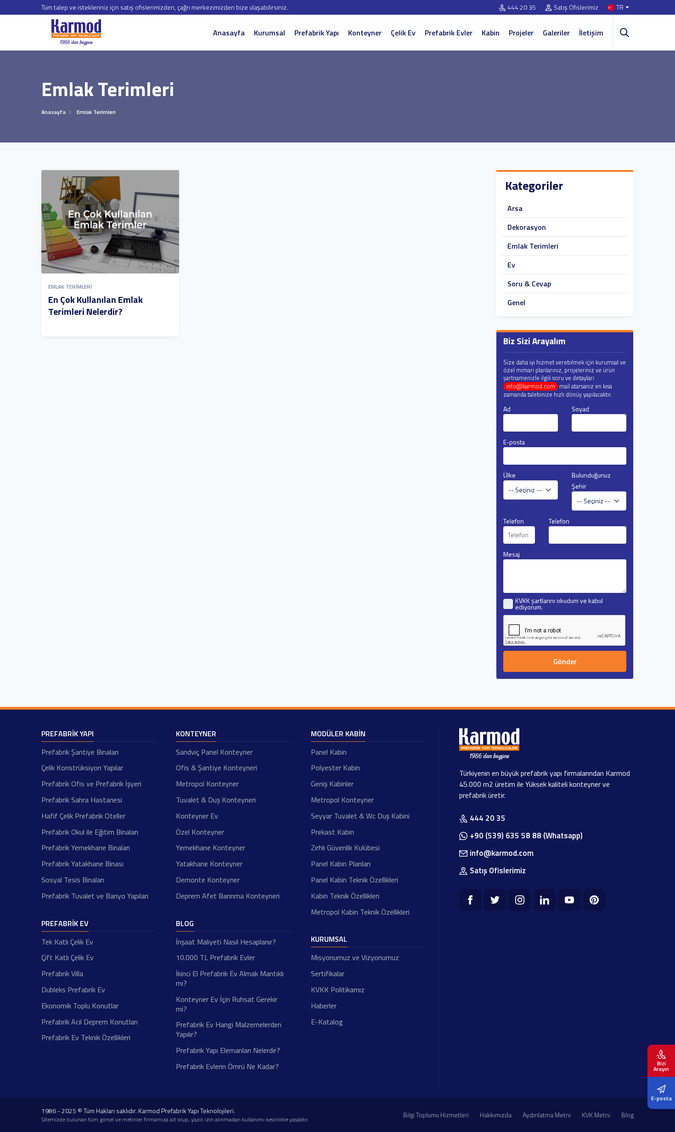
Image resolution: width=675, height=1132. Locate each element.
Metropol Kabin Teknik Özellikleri (360, 911)
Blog (185, 923)
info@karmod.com (530, 386)
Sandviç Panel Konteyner (214, 751)
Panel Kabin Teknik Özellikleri (354, 879)
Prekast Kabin (332, 831)
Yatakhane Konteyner (209, 863)
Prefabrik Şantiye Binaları (79, 751)
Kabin (491, 32)
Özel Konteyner (200, 831)
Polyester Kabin (335, 767)
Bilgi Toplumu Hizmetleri (436, 1115)
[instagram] (520, 900)
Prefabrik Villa (62, 973)
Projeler (521, 32)
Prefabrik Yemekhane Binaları (85, 847)
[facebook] (470, 900)
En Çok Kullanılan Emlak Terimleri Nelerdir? (95, 305)
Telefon (513, 521)
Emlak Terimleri (70, 286)
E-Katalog (327, 1021)
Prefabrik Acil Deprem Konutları (89, 1021)
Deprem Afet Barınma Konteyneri (228, 895)
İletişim (591, 32)
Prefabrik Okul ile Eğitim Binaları (89, 831)
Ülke (509, 475)
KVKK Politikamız (338, 989)
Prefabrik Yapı (316, 32)
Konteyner (365, 32)
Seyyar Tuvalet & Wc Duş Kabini (360, 815)
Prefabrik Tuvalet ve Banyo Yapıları (94, 895)
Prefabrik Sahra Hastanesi (81, 799)
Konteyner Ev (197, 815)
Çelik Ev (403, 32)
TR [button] (620, 7)
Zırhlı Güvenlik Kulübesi (345, 847)
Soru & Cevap (529, 283)
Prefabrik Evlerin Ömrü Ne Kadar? (227, 1066)
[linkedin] (545, 900)
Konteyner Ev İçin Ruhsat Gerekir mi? (226, 1004)
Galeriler (556, 32)
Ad (507, 409)
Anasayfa (229, 32)
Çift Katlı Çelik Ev (67, 957)
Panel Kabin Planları (341, 863)
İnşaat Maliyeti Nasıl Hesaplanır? (226, 941)
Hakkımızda (496, 1115)
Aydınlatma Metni (547, 1115)
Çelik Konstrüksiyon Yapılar (82, 767)
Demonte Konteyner (208, 879)
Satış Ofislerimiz (576, 7)
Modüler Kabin (338, 733)
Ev (511, 264)
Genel (516, 302)
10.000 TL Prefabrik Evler (215, 957)
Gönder (565, 661)
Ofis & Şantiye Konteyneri (216, 767)
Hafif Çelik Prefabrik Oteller (83, 815)
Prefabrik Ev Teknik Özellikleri (85, 1037)
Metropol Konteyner (207, 783)
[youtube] (569, 900)
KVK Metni (596, 1115)
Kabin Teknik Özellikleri (345, 895)
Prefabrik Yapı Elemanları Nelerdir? (228, 1050)
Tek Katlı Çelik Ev (67, 941)
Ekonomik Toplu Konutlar (79, 1005)
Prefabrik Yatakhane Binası (82, 863)
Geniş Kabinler (332, 783)
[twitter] (495, 900)
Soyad (580, 409)
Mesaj (511, 554)
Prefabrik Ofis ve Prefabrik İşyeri (91, 783)
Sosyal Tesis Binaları (72, 879)
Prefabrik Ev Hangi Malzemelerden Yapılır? (228, 1029)
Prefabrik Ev (65, 923)
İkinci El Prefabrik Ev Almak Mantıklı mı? (230, 978)
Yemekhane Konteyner (210, 847)
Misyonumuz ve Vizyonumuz (355, 957)
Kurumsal (269, 32)
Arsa (515, 208)
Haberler (324, 1005)
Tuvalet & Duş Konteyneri (216, 799)
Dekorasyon (526, 227)
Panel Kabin (329, 751)
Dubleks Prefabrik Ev (73, 989)
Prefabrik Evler (448, 32)
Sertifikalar (327, 973)
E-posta (514, 442)
